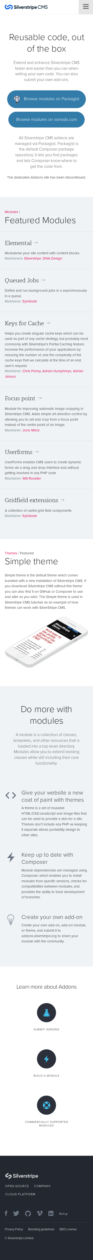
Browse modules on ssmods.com (46, 119)
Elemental (18, 243)
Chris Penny (31, 371)
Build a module (47, 1075)
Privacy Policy (14, 1229)
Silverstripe (32, 258)
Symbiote (29, 301)
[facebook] (8, 1214)
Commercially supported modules (46, 1123)
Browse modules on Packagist (51, 98)
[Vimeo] (42, 1214)
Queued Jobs (22, 280)
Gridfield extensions (31, 500)
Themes (11, 553)
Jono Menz (31, 430)
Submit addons (46, 1029)
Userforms (18, 452)
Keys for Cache (24, 323)
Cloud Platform (20, 1194)
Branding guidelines (41, 1229)
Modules (11, 212)
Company (42, 1186)
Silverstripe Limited (20, 1238)
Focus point (20, 398)
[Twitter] (18, 1214)
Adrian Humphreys (56, 371)
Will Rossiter (31, 478)
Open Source (17, 1186)
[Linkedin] (53, 1214)
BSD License (68, 1229)
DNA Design (52, 258)
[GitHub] (30, 1214)
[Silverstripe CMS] (26, 8)
